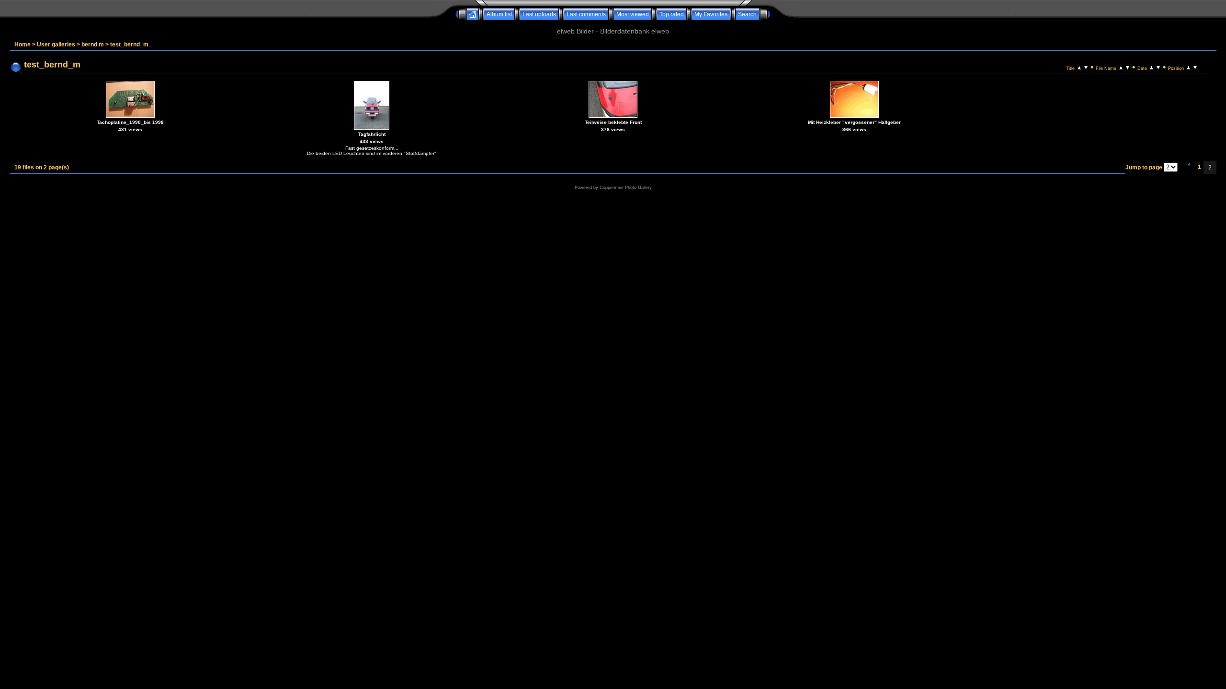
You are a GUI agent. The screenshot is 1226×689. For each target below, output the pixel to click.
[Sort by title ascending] (1079, 67)
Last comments (586, 14)
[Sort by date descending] (1158, 67)
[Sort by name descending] (1127, 67)
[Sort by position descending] (1195, 67)
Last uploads (539, 14)
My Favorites (710, 14)
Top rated (671, 14)
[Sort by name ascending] (1121, 67)
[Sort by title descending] (1086, 67)
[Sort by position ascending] (1188, 67)
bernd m (92, 44)
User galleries (56, 44)
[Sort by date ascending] (1151, 67)
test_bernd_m (129, 44)
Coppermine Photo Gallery (626, 187)
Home (22, 44)
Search (747, 14)
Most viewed (632, 14)
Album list (499, 14)
